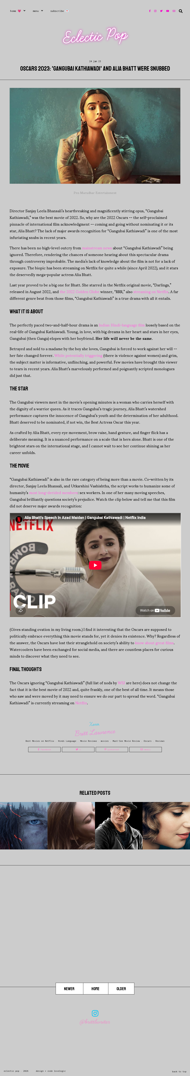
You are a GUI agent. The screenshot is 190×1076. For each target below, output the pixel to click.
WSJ (121, 682)
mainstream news (97, 247)
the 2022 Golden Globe (79, 291)
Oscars (148, 741)
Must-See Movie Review (126, 741)
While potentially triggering (78, 355)
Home (95, 988)
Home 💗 (15, 10)
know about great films (154, 642)
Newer (69, 988)
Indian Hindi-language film (122, 324)
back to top (179, 1071)
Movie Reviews (88, 741)
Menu (36, 10)
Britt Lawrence (95, 732)
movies (105, 741)
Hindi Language (67, 741)
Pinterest (112, 749)
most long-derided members (53, 492)
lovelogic (60, 1071)
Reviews (160, 741)
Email (147, 749)
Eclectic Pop (95, 36)
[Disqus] (95, 935)
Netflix (81, 702)
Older (121, 988)
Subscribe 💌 (59, 10)
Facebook (45, 749)
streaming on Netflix (150, 291)
